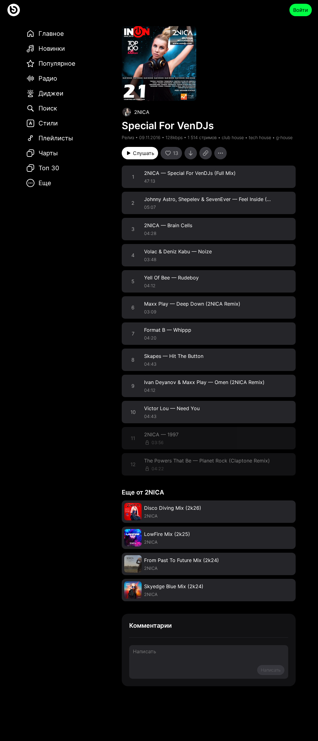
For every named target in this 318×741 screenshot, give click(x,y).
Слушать (143, 153)
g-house (284, 137)
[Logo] (13, 9)
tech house (260, 137)
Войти (300, 10)
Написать (271, 670)
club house (233, 137)
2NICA (141, 112)
